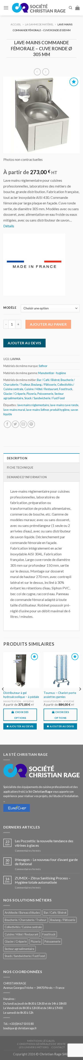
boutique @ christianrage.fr (20, 1028)
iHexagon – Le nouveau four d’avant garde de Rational (46, 861)
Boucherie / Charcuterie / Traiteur (25, 920)
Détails (8, 226)
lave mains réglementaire (33, 405)
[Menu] (6, 7)
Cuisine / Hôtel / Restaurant (41, 389)
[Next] (80, 698)
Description (17, 458)
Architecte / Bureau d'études (22, 912)
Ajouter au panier (48, 324)
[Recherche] (70, 8)
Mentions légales (41, 1040)
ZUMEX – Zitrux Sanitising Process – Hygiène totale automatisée (42, 880)
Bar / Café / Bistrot (48, 380)
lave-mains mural (14, 409)
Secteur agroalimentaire (19, 949)
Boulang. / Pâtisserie (43, 384)
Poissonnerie (45, 393)
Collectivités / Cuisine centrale (23, 927)
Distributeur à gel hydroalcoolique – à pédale (21, 695)
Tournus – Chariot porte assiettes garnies (60, 695)
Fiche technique (20, 467)
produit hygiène (59, 409)
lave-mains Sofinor (37, 409)
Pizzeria (31, 393)
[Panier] (77, 8)
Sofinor (43, 366)
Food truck (65, 389)
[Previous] (3, 698)
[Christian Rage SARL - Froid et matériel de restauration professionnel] (38, 8)
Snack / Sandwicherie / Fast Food (44, 398)
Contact (58, 1047)
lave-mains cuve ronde (64, 405)
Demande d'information (27, 477)
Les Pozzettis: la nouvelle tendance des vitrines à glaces (44, 843)
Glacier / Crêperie (14, 393)
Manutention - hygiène (52, 373)
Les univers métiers (34, 1047)
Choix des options (21, 715)
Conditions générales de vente (41, 1044)
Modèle (9, 307)
